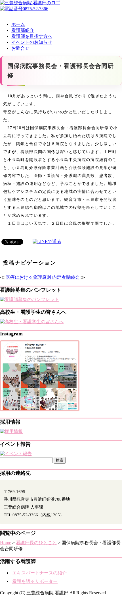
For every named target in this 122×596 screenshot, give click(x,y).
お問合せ (20, 48)
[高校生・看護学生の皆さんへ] (32, 321)
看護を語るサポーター (35, 581)
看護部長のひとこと (36, 542)
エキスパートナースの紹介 (39, 572)
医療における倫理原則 (28, 277)
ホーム (18, 24)
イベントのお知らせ (31, 42)
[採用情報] (11, 431)
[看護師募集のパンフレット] (29, 299)
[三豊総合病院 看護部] (30, 2)
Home (5, 542)
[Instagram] (39, 409)
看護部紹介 (22, 30)
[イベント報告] (16, 453)
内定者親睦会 (65, 277)
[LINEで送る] (47, 241)
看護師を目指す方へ (31, 36)
